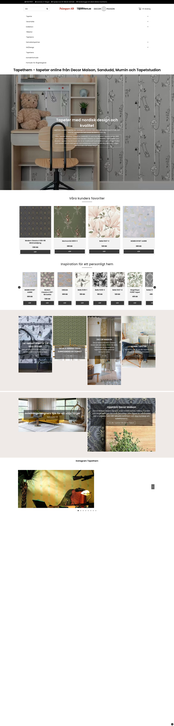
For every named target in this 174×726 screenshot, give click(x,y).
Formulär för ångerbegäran (36, 63)
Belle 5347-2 (104, 241)
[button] (144, 8)
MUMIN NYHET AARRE (139, 241)
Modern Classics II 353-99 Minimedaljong (35, 242)
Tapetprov (30, 37)
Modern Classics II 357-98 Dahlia (47, 292)
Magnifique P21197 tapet (135, 291)
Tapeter (29, 16)
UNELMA (65, 290)
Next (154, 287)
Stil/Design (30, 47)
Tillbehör (29, 32)
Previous (19, 287)
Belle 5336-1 (82, 290)
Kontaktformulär (32, 58)
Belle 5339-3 (100, 290)
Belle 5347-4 (117, 290)
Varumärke (30, 22)
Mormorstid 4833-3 (69, 241)
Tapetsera (30, 53)
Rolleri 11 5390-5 (152, 290)
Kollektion (29, 27)
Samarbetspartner (33, 42)
